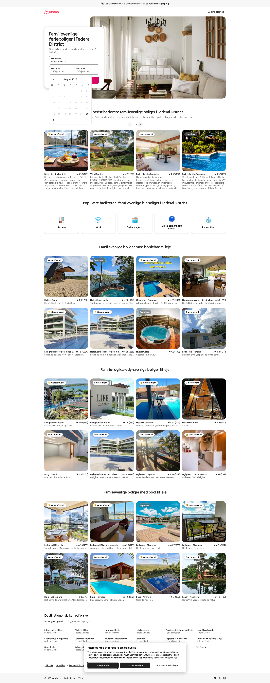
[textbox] (61, 71)
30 (87, 114)
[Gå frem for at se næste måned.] (86, 79)
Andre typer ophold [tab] (53, 621)
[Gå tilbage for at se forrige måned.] (54, 79)
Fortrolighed (70, 678)
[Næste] (140, 124)
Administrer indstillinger (167, 665)
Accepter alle (103, 665)
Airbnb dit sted (216, 11)
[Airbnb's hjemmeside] (51, 11)
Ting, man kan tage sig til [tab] (78, 621)
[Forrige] (130, 124)
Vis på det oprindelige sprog (156, 3)
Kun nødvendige (135, 665)
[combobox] (74, 61)
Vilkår (80, 678)
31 (54, 120)
